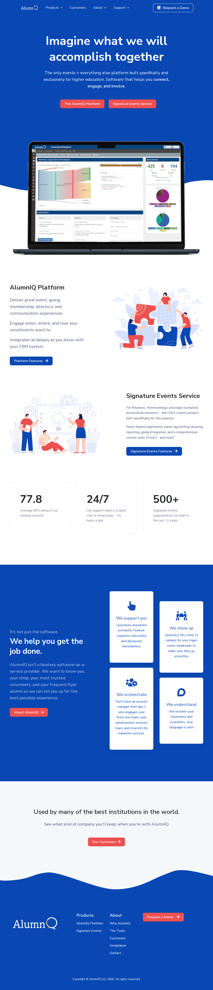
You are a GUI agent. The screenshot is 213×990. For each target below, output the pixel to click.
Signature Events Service (132, 104)
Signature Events (89, 931)
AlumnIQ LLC (97, 979)
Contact (115, 953)
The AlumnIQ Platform (82, 104)
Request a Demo (175, 8)
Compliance (118, 945)
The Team (117, 931)
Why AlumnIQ (120, 923)
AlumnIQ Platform (89, 923)
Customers (118, 938)
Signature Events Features (152, 451)
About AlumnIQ (26, 712)
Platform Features (29, 361)
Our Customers (104, 842)
